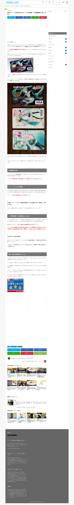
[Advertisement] (27, 30)
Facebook (28, 407)
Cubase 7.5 (51, 44)
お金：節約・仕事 (14, 346)
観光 (50, 50)
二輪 (50, 64)
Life (9, 346)
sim (15, 400)
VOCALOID (20, 346)
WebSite (20, 407)
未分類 (50, 67)
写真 (50, 38)
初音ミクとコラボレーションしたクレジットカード (17, 44)
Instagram (34, 407)
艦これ (50, 58)
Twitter (24, 407)
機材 (50, 47)
